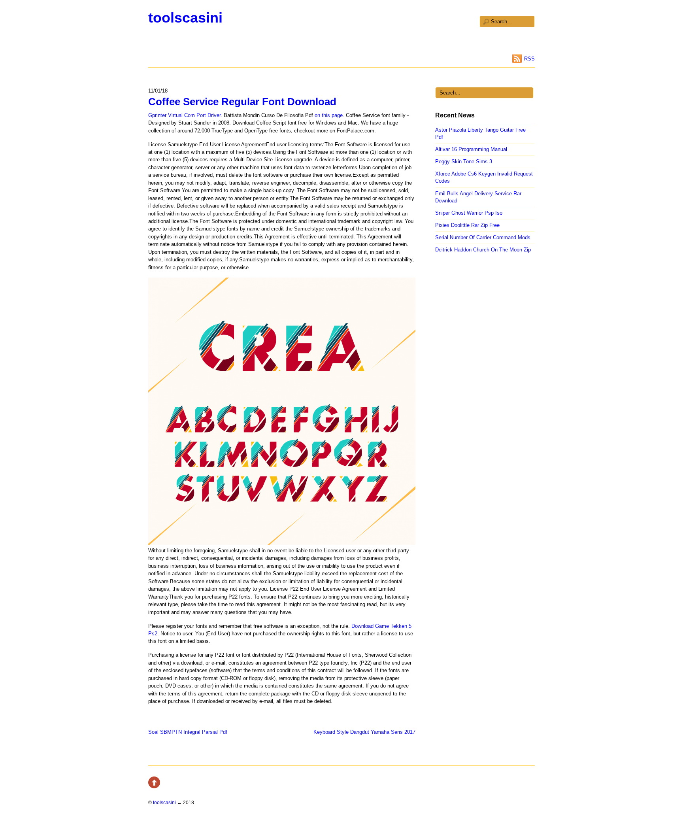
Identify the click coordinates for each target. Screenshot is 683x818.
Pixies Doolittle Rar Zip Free (467, 225)
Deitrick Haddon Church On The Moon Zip (483, 250)
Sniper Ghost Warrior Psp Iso (468, 213)
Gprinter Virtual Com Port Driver (184, 115)
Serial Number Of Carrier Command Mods (482, 237)
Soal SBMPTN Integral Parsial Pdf (187, 732)
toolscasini (185, 17)
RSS (529, 59)
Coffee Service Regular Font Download (242, 102)
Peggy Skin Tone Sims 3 (463, 161)
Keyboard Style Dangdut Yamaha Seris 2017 (364, 732)
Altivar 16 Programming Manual (471, 149)
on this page (329, 115)
